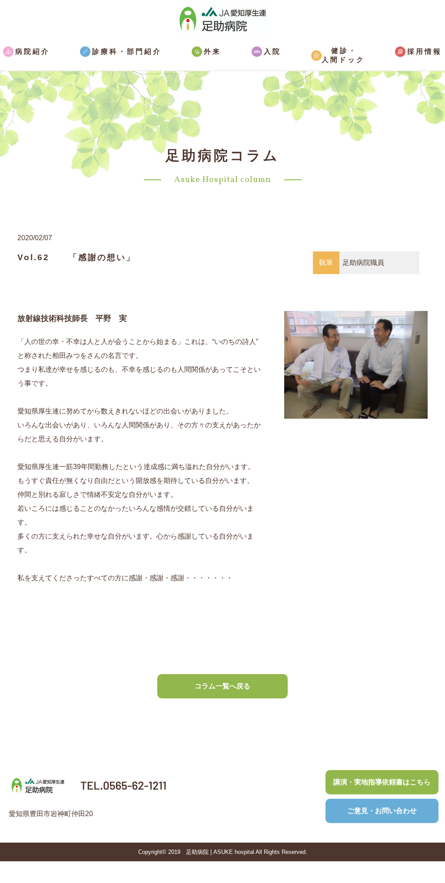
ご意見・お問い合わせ (382, 810)
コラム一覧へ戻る (222, 686)
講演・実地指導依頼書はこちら (382, 782)
